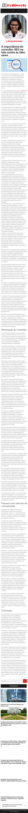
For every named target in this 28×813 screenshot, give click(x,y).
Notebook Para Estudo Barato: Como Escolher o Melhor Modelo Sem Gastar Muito (13, 780)
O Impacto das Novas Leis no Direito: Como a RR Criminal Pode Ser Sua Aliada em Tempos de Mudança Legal (14, 723)
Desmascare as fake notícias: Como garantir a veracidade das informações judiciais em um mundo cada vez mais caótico (13, 742)
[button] (14, 10)
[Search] (25, 681)
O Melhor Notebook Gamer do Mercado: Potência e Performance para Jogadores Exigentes (12, 798)
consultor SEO (23, 90)
